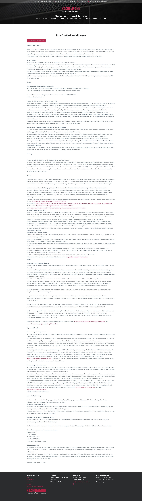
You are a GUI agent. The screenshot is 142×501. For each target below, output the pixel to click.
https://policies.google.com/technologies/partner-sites (89, 321)
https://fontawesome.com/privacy (85, 387)
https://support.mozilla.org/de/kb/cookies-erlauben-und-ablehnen (54, 206)
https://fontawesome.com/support (37, 389)
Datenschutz (30, 479)
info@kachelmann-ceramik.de (98, 1)
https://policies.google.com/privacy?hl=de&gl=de (44, 324)
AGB (28, 477)
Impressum (30, 482)
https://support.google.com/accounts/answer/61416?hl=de (49, 201)
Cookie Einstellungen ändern (36, 41)
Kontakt (29, 484)
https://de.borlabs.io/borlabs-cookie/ (77, 257)
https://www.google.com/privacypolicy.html (39, 358)
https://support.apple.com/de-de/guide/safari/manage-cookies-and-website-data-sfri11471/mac (57, 208)
